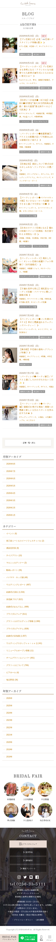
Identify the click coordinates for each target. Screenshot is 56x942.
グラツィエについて (15, 665)
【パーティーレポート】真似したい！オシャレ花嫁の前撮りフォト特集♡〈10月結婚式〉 (36, 261)
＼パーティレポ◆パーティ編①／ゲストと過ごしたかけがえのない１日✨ (36, 379)
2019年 (9, 749)
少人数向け (28, 820)
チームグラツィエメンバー (18, 658)
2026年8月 (10, 464)
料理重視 (11, 799)
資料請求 (29, 860)
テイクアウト (12, 555)
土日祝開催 (28, 799)
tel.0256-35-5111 (28, 884)
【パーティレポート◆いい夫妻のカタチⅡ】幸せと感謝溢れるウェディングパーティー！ (36, 322)
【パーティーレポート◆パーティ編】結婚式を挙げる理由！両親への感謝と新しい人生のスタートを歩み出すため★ (36, 408)
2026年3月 (10, 500)
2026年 (9, 698)
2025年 (9, 705)
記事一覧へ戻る (29, 442)
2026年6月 (10, 478)
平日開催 (45, 799)
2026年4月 (10, 493)
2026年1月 (10, 515)
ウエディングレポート (16, 584)
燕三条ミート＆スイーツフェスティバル (23, 541)
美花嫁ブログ (12, 599)
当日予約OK (45, 820)
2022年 (9, 727)
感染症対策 (11, 548)
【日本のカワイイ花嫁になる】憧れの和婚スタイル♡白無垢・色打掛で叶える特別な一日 (36, 231)
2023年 (9, 720)
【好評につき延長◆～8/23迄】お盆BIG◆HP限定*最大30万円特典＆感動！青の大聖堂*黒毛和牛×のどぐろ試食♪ (36, 104)
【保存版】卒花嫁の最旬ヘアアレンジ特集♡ (36, 351)
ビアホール (11, 672)
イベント (10, 533)
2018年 (9, 757)
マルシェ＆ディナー (15, 563)
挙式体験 (11, 820)
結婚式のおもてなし (15, 607)
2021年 (9, 735)
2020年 (9, 742)
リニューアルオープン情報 (18, 650)
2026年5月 (10, 486)
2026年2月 (10, 508)
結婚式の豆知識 (13, 636)
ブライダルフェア (14, 614)
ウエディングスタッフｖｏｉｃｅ (20, 643)
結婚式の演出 (12, 592)
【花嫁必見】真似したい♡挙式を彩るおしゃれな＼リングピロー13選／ (36, 165)
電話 (41, 940)
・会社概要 (39, 919)
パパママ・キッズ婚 (15, 577)
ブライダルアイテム (15, 628)
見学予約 (29, 852)
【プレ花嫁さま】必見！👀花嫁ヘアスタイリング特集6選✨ (36, 41)
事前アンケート (29, 868)
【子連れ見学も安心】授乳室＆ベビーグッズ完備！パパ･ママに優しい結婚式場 (36, 291)
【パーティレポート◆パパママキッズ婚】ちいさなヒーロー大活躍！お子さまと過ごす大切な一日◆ (36, 200)
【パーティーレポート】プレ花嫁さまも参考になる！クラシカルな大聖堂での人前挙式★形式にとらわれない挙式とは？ (36, 71)
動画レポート (12, 570)
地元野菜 (10, 680)
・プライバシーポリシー (22, 919)
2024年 (9, 713)
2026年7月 (10, 471)
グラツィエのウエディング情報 (19, 621)
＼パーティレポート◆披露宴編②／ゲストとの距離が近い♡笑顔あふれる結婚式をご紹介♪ (36, 136)
